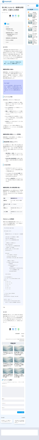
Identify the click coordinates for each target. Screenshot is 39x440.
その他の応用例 (9, 35)
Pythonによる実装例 (9, 40)
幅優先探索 (22, 339)
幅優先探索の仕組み (9, 28)
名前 (3, 398)
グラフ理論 (17, 339)
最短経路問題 (22, 340)
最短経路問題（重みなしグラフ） (12, 34)
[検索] (37, 6)
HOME (20, 431)
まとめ (7, 42)
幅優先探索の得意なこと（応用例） (12, 32)
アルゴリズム (12, 339)
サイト (3, 407)
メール (3, 403)
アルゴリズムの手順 (10, 30)
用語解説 (22, 333)
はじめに (7, 26)
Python (7, 339)
